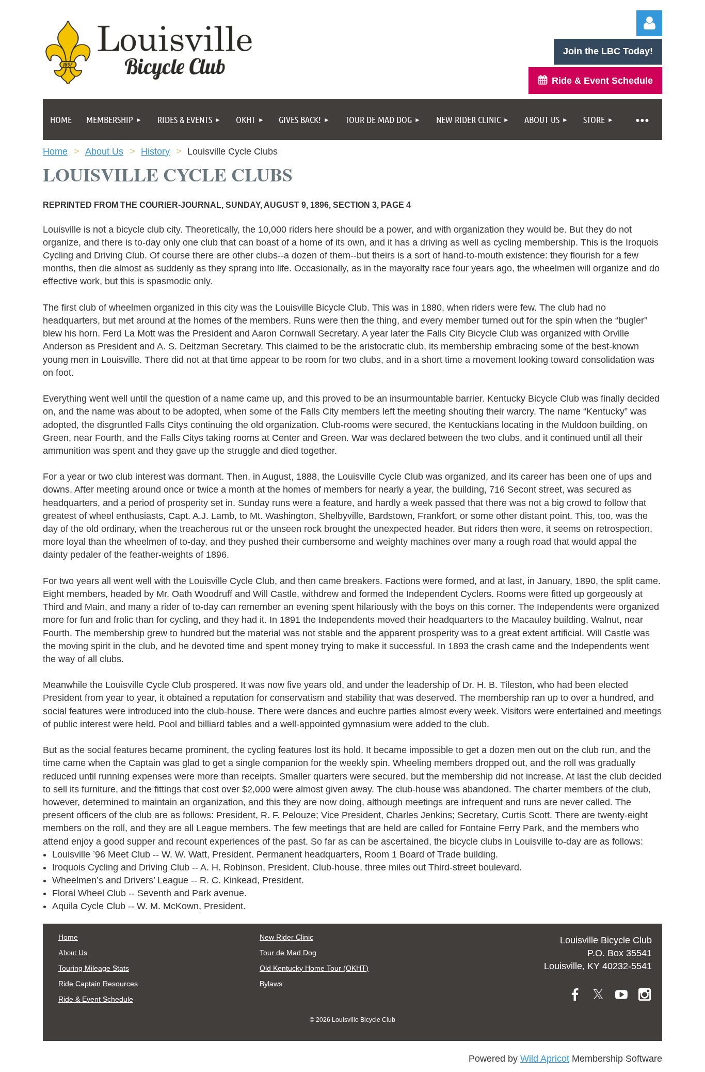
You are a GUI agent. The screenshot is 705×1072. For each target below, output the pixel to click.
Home (55, 151)
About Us (104, 151)
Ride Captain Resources (98, 983)
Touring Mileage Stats (93, 968)
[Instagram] (644, 994)
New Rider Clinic (286, 937)
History (155, 151)
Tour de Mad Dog (288, 952)
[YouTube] (621, 994)
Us (72, 952)
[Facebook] (575, 994)
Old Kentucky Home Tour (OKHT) (314, 968)
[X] (598, 994)
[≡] (641, 119)
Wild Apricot (544, 1058)
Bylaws (271, 983)
